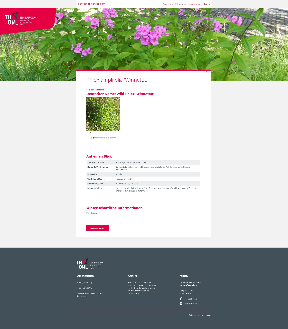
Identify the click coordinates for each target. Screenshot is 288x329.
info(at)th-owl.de (191, 304)
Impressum (207, 315)
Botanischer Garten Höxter (91, 4)
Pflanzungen (180, 4)
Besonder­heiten (94, 188)
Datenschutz (194, 315)
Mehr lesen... (91, 213)
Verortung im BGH (95, 162)
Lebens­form (92, 174)
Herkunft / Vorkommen (97, 167)
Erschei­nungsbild (95, 183)
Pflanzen (206, 4)
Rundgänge (168, 4)
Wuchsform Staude (96, 179)
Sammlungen (194, 4)
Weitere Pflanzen (97, 228)
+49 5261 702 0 (190, 299)
